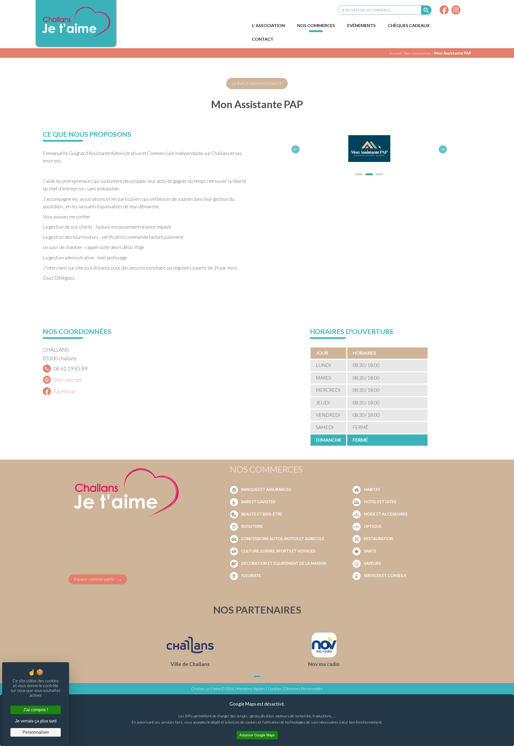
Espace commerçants (94, 578)
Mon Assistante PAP (452, 53)
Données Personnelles (304, 688)
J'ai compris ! (35, 709)
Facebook (64, 391)
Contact (262, 38)
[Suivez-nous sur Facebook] (444, 10)
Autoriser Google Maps (257, 735)
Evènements (361, 25)
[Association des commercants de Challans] (76, 38)
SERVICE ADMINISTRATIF (257, 83)
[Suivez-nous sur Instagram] (455, 10)
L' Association (268, 25)
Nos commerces (316, 25)
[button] (443, 149)
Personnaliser (35, 732)
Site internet (68, 380)
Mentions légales (251, 688)
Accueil (395, 53)
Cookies (275, 688)
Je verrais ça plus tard (35, 721)
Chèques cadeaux (409, 25)
